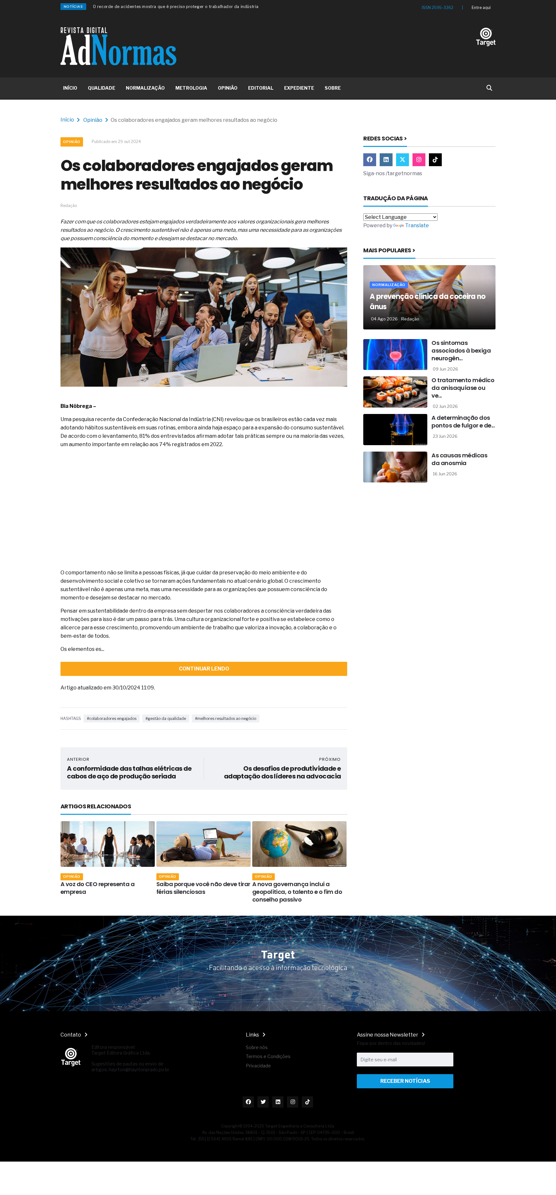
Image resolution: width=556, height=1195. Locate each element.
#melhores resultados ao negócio (225, 718)
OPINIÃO (227, 88)
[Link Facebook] (369, 159)
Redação (410, 318)
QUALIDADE (101, 88)
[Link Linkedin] (386, 159)
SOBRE (333, 88)
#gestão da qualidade (165, 718)
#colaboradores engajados (111, 718)
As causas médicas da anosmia (459, 459)
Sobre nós (257, 1047)
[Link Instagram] (418, 159)
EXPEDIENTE (299, 88)
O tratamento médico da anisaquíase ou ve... (462, 388)
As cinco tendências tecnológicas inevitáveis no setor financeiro (318, 891)
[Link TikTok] (435, 159)
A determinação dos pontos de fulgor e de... (463, 421)
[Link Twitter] (402, 159)
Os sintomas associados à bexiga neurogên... (461, 350)
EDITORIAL (260, 88)
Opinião (92, 120)
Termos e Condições (268, 1056)
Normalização (388, 285)
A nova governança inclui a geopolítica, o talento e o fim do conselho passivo (220, 891)
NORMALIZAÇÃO (145, 88)
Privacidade (258, 1065)
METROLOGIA (191, 88)
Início (67, 120)
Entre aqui (481, 7)
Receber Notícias (405, 1081)
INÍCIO (70, 88)
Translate (417, 225)
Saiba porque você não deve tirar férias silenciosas (126, 888)
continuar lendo (204, 669)
